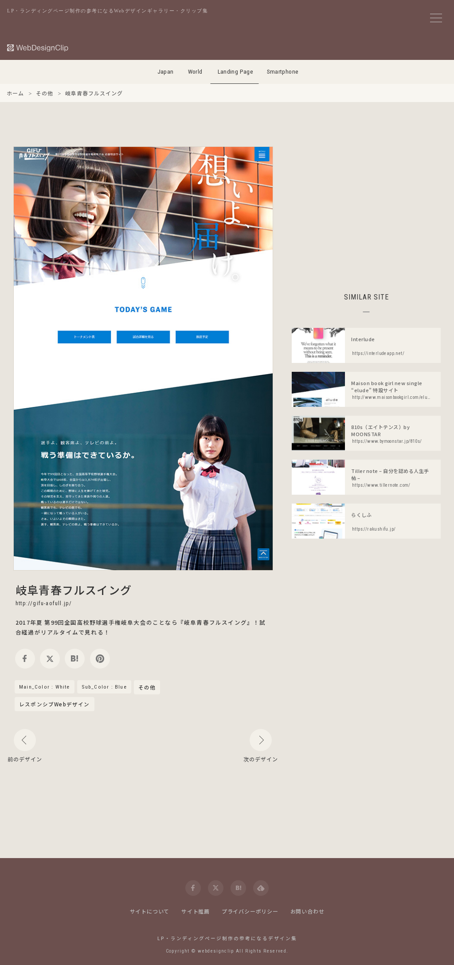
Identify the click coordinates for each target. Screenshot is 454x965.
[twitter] (50, 659)
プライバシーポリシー (250, 911)
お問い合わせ (307, 911)
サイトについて (150, 911)
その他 (147, 688)
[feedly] (261, 888)
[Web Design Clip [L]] (38, 47)
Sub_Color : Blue (104, 687)
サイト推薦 (195, 911)
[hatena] (75, 659)
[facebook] (25, 659)
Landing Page (236, 71)
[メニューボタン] (436, 18)
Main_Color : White (44, 687)
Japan (165, 71)
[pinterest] (100, 659)
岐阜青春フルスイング (74, 590)
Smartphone (283, 71)
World (195, 71)
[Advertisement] (366, 208)
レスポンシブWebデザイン (54, 704)
